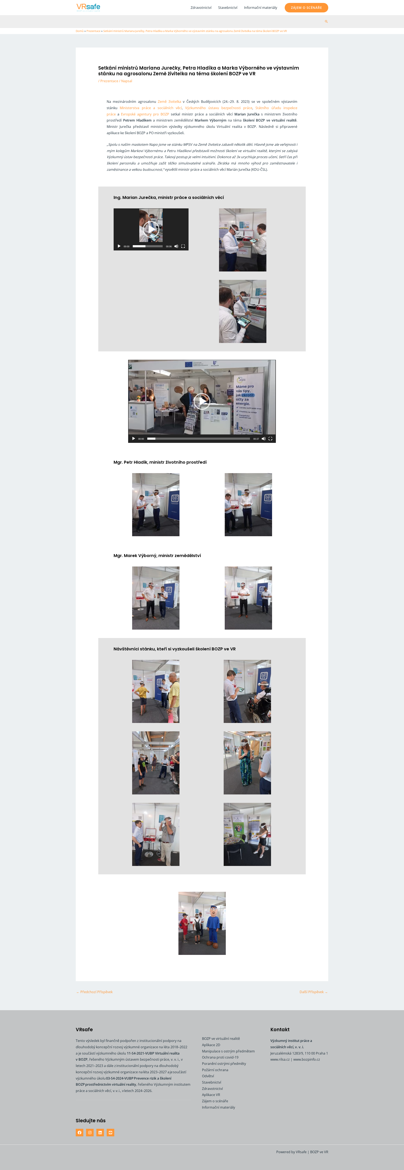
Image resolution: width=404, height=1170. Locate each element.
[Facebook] (79, 1132)
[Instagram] (90, 1132)
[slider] (148, 246)
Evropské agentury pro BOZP (145, 114)
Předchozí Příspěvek (94, 992)
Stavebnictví (227, 7)
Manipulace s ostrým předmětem (228, 1051)
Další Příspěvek (314, 992)
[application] (151, 229)
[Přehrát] (119, 246)
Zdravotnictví (201, 7)
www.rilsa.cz (280, 1059)
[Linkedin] (100, 1132)
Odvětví (208, 1076)
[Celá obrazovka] (183, 246)
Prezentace (109, 81)
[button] (306, 7)
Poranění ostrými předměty (224, 1063)
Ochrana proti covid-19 (220, 1057)
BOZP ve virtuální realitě (221, 1038)
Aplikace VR (211, 1094)
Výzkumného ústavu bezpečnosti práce (218, 108)
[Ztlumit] (176, 246)
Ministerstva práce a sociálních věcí (151, 108)
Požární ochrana (215, 1070)
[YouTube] (110, 1132)
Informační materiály (260, 7)
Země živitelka (169, 101)
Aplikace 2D (211, 1045)
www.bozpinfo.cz (306, 1059)
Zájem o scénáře (215, 1101)
